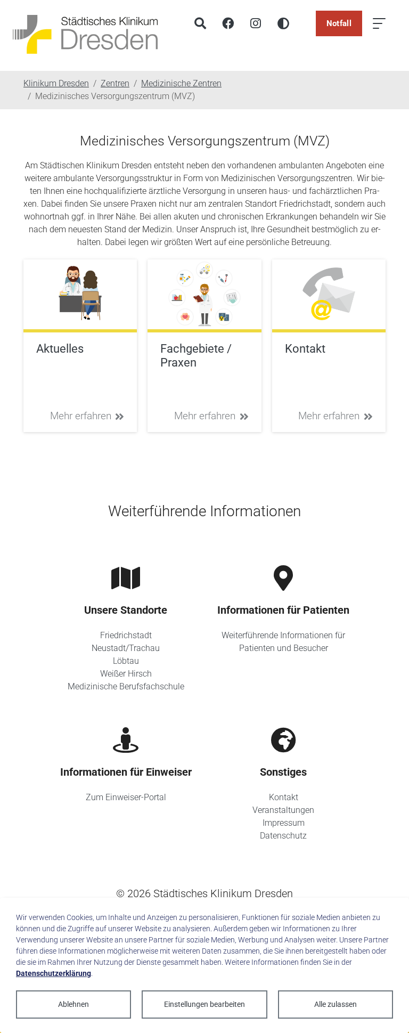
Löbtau (126, 661)
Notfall (338, 23)
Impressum (284, 823)
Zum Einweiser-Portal (126, 797)
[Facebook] (228, 23)
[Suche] (200, 23)
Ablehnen (73, 1004)
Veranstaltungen (283, 810)
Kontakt (283, 797)
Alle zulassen (335, 1004)
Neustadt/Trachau (126, 648)
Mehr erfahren (80, 416)
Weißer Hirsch (126, 674)
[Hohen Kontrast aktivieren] (283, 23)
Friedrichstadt (126, 635)
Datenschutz (283, 836)
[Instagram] (255, 23)
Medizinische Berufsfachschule (126, 686)
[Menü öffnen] (379, 23)
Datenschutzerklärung (53, 973)
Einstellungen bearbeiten (204, 1004)
